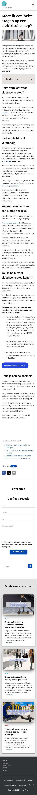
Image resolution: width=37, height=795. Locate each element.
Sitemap (4, 768)
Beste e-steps (8, 780)
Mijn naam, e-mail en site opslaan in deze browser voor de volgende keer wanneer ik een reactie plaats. (17, 544)
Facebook (33, 785)
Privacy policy (6, 765)
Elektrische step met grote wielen (18, 459)
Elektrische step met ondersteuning (18, 456)
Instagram (29, 785)
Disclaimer (5, 763)
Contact (4, 761)
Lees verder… (9, 642)
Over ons (4, 770)
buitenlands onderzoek (12, 223)
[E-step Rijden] (8, 5)
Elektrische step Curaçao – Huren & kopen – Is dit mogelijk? (17, 732)
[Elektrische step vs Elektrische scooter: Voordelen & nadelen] (18, 605)
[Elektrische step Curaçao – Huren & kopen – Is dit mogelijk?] (18, 712)
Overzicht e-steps (10, 785)
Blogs (13, 466)
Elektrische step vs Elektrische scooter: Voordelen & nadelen (14, 624)
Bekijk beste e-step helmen (15, 365)
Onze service (20, 780)
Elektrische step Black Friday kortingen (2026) (16, 678)
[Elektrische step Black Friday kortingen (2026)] (18, 659)
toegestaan (6, 113)
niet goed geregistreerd (10, 186)
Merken (30, 780)
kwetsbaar (7, 161)
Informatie (22, 785)
